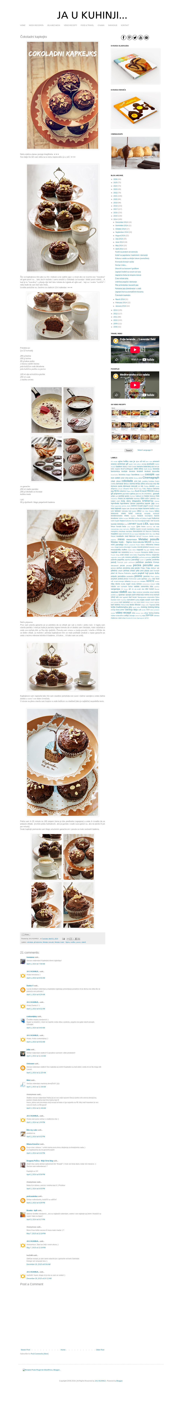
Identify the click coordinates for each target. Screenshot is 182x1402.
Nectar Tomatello (134, 552)
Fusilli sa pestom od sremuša (126, 252)
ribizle (117, 584)
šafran (130, 586)
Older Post (100, 1350)
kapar (140, 508)
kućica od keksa (141, 518)
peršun (119, 568)
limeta (157, 524)
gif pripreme (38, 942)
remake (142, 581)
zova (134, 618)
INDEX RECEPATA (36, 25)
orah (122, 555)
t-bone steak (149, 602)
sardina (156, 586)
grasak (156, 493)
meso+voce (131, 539)
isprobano (124, 503)
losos (143, 527)
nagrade (140, 550)
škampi (157, 589)
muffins (73, 942)
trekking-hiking (153, 607)
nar (119, 552)
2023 (115, 189)
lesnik (139, 524)
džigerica (114, 488)
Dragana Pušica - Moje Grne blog (40, 1161)
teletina (117, 605)
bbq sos (151, 467)
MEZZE (148, 542)
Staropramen (141, 597)
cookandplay (32, 1016)
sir (130, 589)
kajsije (124, 508)
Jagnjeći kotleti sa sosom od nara (128, 272)
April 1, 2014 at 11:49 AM (36, 1108)
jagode (147, 503)
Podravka (127, 573)
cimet (140, 478)
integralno (136, 501)
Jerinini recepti (137, 506)
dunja (157, 486)
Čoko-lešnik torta (121, 279)
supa (142, 599)
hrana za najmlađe (125, 498)
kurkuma (128, 521)
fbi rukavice (121, 491)
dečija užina (140, 484)
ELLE (136, 488)
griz (117, 496)
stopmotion (151, 597)
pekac (157, 566)
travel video (136, 607)
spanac (121, 594)
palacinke (155, 557)
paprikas (128, 560)
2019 (115, 203)
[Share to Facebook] (76, 938)
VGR (148, 610)
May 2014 (119, 246)
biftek (136, 469)
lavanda (156, 521)
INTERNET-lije (147, 501)
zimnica (156, 615)
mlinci (112, 547)
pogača (134, 573)
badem (119, 466)
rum (118, 586)
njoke (151, 552)
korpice (140, 516)
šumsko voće (115, 600)
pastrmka (155, 560)
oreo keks (133, 555)
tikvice (137, 604)
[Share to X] (73, 938)
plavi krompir (154, 570)
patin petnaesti (129, 562)
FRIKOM (150, 491)
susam (147, 600)
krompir (125, 518)
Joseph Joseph (153, 506)
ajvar (137, 461)
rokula (133, 584)
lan (152, 521)
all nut (142, 461)
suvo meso (141, 602)
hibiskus (152, 496)
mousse (152, 547)
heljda (146, 496)
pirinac (126, 570)
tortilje (113, 607)
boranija (156, 469)
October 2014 (120, 229)
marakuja (122, 531)
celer (123, 478)
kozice (156, 516)
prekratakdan (32, 1196)
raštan (150, 579)
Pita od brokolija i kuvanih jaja (126, 285)
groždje (121, 496)
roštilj (157, 584)
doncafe (134, 486)
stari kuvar (133, 597)
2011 (115, 317)
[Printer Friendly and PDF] (25, 935)
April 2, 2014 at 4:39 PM (36, 1203)
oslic (123, 557)
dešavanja (149, 483)
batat (145, 467)
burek (142, 475)
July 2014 (119, 239)
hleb (157, 496)
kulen (113, 521)
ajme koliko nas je (126, 461)
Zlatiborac (114, 618)
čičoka (136, 478)
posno (78, 942)
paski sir (143, 560)
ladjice (148, 521)
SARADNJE (112, 25)
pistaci (132, 571)
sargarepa (115, 589)
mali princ (126, 529)
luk (154, 526)
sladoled (114, 592)
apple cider (132, 464)
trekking (144, 607)
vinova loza (139, 613)
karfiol (152, 508)
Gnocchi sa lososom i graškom (127, 269)
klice (146, 511)
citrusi (118, 481)
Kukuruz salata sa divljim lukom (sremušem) (132, 258)
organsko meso (116, 557)
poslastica (130, 576)
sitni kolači (149, 589)
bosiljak (124, 471)
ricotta (123, 584)
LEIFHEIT (132, 524)
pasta (148, 559)
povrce (146, 576)
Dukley (146, 486)
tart (112, 604)
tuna (118, 610)
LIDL (146, 523)
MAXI (147, 534)
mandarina (150, 529)
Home (63, 1350)
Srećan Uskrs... (121, 265)
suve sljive (155, 600)
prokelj (120, 579)
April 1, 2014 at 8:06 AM (36, 978)
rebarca (128, 581)
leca (125, 524)
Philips (143, 568)
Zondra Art (129, 618)
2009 (115, 324)
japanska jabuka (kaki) (122, 506)
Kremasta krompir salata (124, 262)
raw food (155, 579)
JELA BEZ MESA (53, 25)
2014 (115, 219)
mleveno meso (152, 544)
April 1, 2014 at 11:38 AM (36, 1087)
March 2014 (120, 299)
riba (112, 584)
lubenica (149, 526)
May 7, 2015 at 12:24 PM (36, 1234)
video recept (123, 612)
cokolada (30, 942)
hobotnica (114, 498)
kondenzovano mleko (120, 516)
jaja (152, 503)
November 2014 (121, 225)
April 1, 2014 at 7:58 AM (36, 964)
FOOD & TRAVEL (87, 25)
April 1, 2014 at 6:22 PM (36, 1153)
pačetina (142, 557)
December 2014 (121, 222)
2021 (115, 196)
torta (157, 605)
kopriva (133, 516)
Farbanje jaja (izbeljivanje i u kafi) (128, 289)
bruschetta (114, 475)
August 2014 (120, 236)
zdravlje (132, 615)
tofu (147, 605)
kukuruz (155, 518)
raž (112, 581)
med (126, 536)
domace (126, 486)
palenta (114, 560)
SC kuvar (124, 589)
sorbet (113, 595)
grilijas (113, 496)
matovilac (142, 534)
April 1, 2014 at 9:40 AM (36, 1028)
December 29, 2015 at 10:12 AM (39, 1278)
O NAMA (101, 25)
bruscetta (155, 471)
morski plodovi (143, 547)
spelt (134, 595)
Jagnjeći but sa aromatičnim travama (129, 292)
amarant (156, 461)
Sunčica (123, 600)
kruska (131, 518)
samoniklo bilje (147, 586)
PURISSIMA (133, 579)
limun (113, 527)
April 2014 (119, 249)
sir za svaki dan (138, 589)
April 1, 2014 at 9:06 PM (36, 1175)
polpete (114, 576)
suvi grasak (115, 602)
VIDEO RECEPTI (70, 25)
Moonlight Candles (130, 547)
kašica (157, 508)
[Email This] (68, 938)
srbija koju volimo (142, 595)
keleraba (125, 511)
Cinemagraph (151, 477)
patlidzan (140, 562)
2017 (115, 209)
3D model (114, 461)
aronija (144, 464)
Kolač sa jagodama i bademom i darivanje (131, 255)
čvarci (157, 481)
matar (136, 534)
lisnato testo (121, 527)
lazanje (114, 524)
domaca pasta (116, 486)
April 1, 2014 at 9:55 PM (36, 1189)
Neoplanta (144, 552)
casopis (149, 474)
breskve (132, 471)
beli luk (156, 466)
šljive (134, 592)
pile (158, 568)
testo (132, 604)
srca (151, 595)
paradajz (135, 559)
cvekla (113, 483)
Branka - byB (32, 1210)
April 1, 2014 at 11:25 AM (36, 1073)
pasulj (113, 562)
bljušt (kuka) (148, 469)
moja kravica (119, 547)
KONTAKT (125, 25)
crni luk (137, 481)
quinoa (144, 579)
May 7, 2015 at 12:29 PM (36, 1248)
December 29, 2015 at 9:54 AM (38, 1264)
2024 (115, 186)
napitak (114, 552)
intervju (157, 501)
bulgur (128, 475)
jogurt (145, 506)
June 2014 (119, 242)
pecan (122, 566)
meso (121, 539)
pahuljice (148, 557)
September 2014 (121, 232)
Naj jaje (146, 550)
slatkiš (83, 942)
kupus (122, 521)
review (157, 581)
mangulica (114, 531)
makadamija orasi (116, 529)
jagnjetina (140, 503)
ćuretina (151, 481)
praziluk (114, 579)
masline (114, 534)
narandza (125, 552)
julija (28, 1050)
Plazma (120, 573)
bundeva (135, 474)
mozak (157, 547)
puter (139, 579)
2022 (115, 193)
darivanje (119, 484)
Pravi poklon (155, 576)
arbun (139, 464)
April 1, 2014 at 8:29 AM (36, 995)
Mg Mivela (155, 542)
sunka (137, 600)
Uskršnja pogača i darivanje (126, 282)
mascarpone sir (139, 531)
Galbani (156, 491)
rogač (128, 584)
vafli (139, 610)
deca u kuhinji (129, 484)
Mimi (28, 1080)
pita (137, 570)
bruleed (148, 471)
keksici (118, 511)
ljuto (138, 526)
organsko (155, 555)
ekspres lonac (128, 488)
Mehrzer (132, 536)
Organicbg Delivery (144, 555)
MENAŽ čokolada (142, 536)
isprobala (115, 503)
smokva (139, 592)
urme (122, 610)
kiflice (139, 511)
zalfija (126, 616)
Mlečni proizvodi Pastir (132, 545)
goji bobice (126, 493)
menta (151, 536)
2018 (115, 206)
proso (126, 579)
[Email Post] (63, 938)
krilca (121, 518)
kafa (112, 508)
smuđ (152, 592)
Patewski (120, 562)
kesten (134, 511)
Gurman (132, 496)
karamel (146, 508)
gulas (127, 496)
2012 (115, 314)
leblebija (120, 524)
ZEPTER (149, 615)
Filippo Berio (130, 491)
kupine (117, 521)
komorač (156, 513)
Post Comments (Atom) (39, 1354)
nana (157, 550)
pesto (137, 568)
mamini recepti (141, 529)
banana (140, 467)
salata (136, 586)
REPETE (150, 581)
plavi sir (114, 573)
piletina (114, 570)
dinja (154, 483)
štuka (157, 597)
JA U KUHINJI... (33, 972)
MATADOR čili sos (128, 534)
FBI (115, 491)
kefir (112, 511)
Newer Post (25, 1350)
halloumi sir (140, 496)
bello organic (115, 469)
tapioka (156, 602)
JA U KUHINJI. (100, 1381)
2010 (115, 320)
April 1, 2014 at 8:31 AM (36, 1009)
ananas (114, 464)
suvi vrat (133, 602)
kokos (157, 511)
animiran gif (122, 464)
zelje (143, 615)
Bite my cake (32, 1130)
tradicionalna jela (124, 607)
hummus (137, 498)
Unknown (30, 1064)
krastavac (114, 518)
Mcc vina (152, 534)
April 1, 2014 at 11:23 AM (36, 1056)
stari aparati (123, 597)
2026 (115, 179)
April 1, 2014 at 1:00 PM (36, 1122)
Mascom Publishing (152, 531)
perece (113, 568)
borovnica (115, 471)
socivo (156, 592)
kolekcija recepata (143, 513)
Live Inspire (131, 526)
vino (133, 613)
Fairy (140, 488)
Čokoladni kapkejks (122, 295)
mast (120, 534)
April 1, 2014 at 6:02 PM (36, 1137)
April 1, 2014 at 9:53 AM (36, 1042)
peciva (137, 565)
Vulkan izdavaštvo (117, 615)
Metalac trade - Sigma (62, 942)
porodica (122, 576)
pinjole (120, 570)
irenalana (30, 957)
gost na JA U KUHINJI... (144, 493)
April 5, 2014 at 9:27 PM (36, 1219)
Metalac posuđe (48, 942)
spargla (128, 595)
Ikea (157, 498)
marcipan (129, 531)
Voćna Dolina (154, 613)
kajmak (118, 508)
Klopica (151, 511)
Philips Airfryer (151, 568)
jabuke (133, 503)
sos (117, 595)
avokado (150, 464)
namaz (152, 550)
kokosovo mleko (118, 513)
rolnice (139, 584)
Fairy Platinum (147, 488)
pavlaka (148, 562)
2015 (115, 216)
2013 (115, 310)
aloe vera (149, 461)
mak (157, 526)
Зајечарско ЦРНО (143, 618)
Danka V (30, 986)
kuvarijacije (142, 521)
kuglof (149, 518)
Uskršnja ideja (131, 609)
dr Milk (140, 486)
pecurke (148, 565)
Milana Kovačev (33, 1144)
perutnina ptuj (128, 568)
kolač (131, 513)
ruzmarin (124, 586)
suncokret (131, 600)
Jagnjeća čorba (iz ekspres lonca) (128, 275)
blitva (141, 469)
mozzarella (116, 549)
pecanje (129, 565)
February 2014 (121, 303)
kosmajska (148, 516)
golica (132, 494)
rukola (113, 586)
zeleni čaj (138, 615)
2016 (115, 213)
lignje (152, 524)
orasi (126, 555)
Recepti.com (135, 581)
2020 (115, 199)
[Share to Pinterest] (78, 938)
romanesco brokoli (148, 584)
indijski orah (115, 501)
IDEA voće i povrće (148, 498)
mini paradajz (117, 544)
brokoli (140, 471)
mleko (143, 545)
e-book (120, 488)
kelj (130, 511)
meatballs (120, 536)
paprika (120, 559)
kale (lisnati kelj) (132, 508)
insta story (126, 501)
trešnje (113, 610)
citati (113, 481)
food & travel (140, 491)
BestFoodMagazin (127, 469)
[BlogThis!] (70, 938)
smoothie (146, 592)
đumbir (152, 486)
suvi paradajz (124, 602)
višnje (146, 613)
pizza (146, 570)
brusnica (122, 475)
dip (158, 484)
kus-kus (135, 521)
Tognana (152, 605)
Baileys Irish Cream (129, 466)
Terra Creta (125, 605)
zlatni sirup (122, 618)
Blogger (119, 1381)
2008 (115, 327)
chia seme (129, 478)
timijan (143, 605)
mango (157, 529)
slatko (130, 592)
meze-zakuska (138, 542)
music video (132, 550)
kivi (143, 511)
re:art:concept (119, 581)
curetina (145, 481)
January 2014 (120, 306)
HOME (22, 25)
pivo (142, 571)
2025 (115, 183)
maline (132, 529)
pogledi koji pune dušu (148, 573)
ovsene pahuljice (132, 557)
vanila (143, 610)
